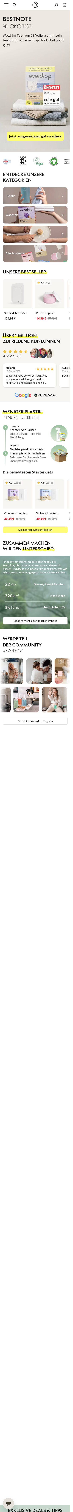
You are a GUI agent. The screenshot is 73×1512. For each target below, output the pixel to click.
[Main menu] (6, 5)
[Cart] (64, 5)
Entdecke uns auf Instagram (35, 721)
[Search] (14, 5)
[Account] (56, 5)
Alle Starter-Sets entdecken (35, 529)
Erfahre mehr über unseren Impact (35, 620)
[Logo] (35, 5)
